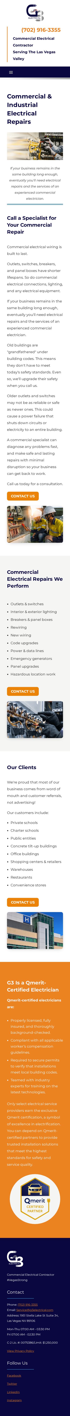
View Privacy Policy (20, 1351)
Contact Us (23, 496)
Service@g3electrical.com (34, 1310)
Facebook (14, 1375)
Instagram (14, 1400)
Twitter (12, 1383)
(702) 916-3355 (28, 1304)
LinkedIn (13, 1392)
